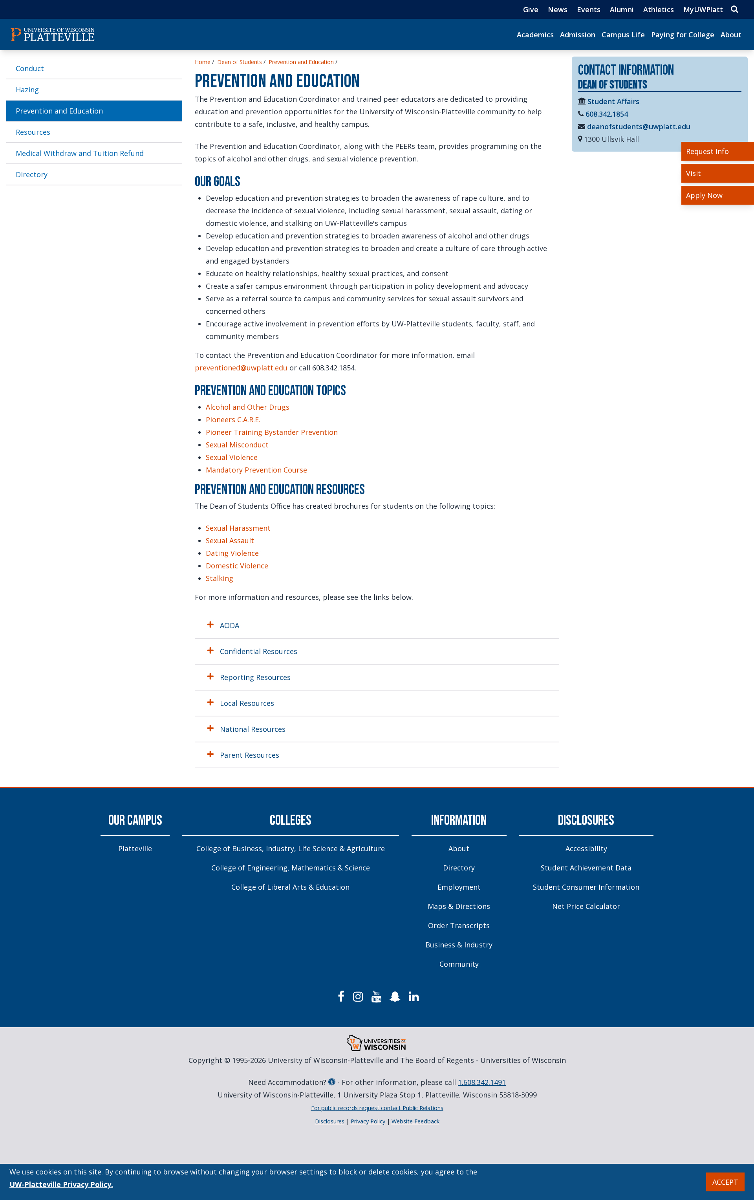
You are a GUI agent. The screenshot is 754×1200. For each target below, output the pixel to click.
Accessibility (586, 848)
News (557, 9)
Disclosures (586, 820)
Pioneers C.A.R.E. (233, 419)
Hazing (27, 89)
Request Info (707, 151)
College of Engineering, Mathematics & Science (290, 867)
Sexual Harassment (238, 528)
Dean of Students (239, 62)
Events (588, 9)
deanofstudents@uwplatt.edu (638, 126)
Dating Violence (232, 553)
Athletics (658, 9)
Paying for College (682, 34)
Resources (33, 132)
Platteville (135, 848)
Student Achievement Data (586, 867)
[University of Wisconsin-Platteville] (52, 34)
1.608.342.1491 (482, 1082)
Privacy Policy (368, 1121)
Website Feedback (415, 1121)
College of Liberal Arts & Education (290, 887)
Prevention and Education (59, 110)
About (731, 34)
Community (459, 964)
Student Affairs (613, 101)
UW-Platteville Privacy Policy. (61, 1184)
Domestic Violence (237, 565)
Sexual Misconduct (237, 444)
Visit (693, 173)
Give (530, 9)
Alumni (622, 9)
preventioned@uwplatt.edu (241, 367)
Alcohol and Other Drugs (247, 407)
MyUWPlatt (703, 9)
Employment (459, 887)
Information (459, 820)
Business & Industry (458, 944)
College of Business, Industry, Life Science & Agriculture (290, 848)
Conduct (30, 68)
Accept (725, 1182)
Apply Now (704, 195)
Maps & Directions (459, 906)
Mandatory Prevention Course (256, 470)
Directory (32, 174)
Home (202, 62)
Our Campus (135, 820)
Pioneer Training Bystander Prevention (272, 432)
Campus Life (623, 34)
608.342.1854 (607, 114)
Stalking (219, 578)
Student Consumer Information (586, 887)
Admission (577, 34)
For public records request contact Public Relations (377, 1108)
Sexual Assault (230, 540)
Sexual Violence (232, 457)
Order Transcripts (459, 925)
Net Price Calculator (586, 906)
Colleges (290, 820)
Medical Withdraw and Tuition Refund (80, 153)
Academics (535, 34)
